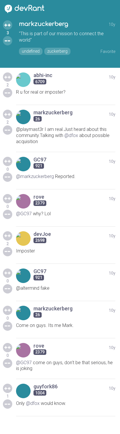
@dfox (71, 135)
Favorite (107, 51)
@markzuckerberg (35, 176)
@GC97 (24, 213)
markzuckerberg (43, 24)
